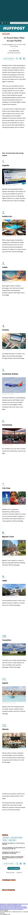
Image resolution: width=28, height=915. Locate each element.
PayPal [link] (16, 88)
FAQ (19, 906)
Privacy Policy (8, 909)
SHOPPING (9, 905)
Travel (6, 34)
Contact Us (12, 906)
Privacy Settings (4, 910)
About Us (2, 906)
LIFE (20, 904)
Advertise (7, 906)
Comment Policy (10, 908)
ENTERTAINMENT (14, 904)
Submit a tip (19, 872)
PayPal (5, 840)
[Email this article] (24, 58)
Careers (22, 906)
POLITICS (6, 904)
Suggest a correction (10, 872)
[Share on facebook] (20, 58)
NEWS (2, 904)
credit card (12, 840)
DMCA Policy (17, 908)
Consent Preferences (17, 909)
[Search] (8, 23)
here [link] (22, 201)
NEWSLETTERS (16, 905)
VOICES (23, 904)
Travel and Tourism (16, 837)
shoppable (6, 837)
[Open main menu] (2, 23)
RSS (16, 906)
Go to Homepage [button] (14, 868)
